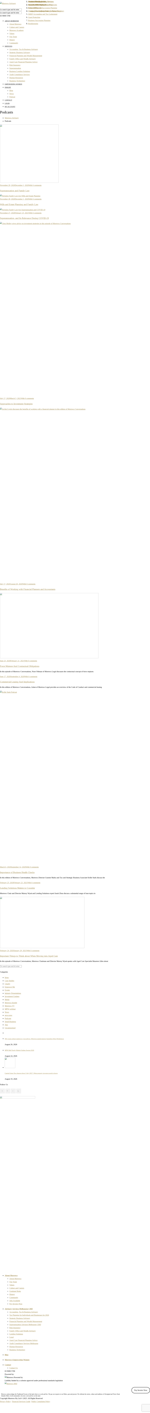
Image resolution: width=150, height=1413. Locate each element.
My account (10, 106)
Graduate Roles (15, 1291)
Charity (7, 984)
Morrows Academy (16, 30)
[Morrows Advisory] (8, 3)
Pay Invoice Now (15, 1304)
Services (8, 46)
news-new (8, 1015)
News (11, 94)
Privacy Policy (5, 1402)
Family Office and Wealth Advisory (22, 59)
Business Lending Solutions (19, 71)
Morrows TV (10, 1006)
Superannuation (15, 68)
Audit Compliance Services (19, 75)
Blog (11, 91)
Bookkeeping (33, 24)
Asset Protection (34, 17)
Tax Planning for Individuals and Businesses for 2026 (29, 1315)
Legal (11, 1337)
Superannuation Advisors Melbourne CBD (25, 1325)
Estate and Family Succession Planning (42, 8)
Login (7, 103)
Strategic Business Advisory (19, 53)
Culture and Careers (16, 27)
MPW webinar (10, 1009)
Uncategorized (10, 1028)
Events (7, 990)
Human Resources (16, 78)
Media (7, 1000)
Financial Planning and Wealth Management (25, 56)
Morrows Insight (11, 1003)
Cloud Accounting (35, 2)
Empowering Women (13, 84)
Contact (8, 100)
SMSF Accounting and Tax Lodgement (42, 14)
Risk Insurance (14, 65)
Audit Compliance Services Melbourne (23, 1343)
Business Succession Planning (39, 20)
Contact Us (13, 1368)
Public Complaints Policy (40, 1402)
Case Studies (9, 981)
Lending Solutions (16, 1334)
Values (11, 34)
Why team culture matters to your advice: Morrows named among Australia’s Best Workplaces (34, 1039)
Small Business (10, 1022)
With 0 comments (35, 185)
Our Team (13, 37)
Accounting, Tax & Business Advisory (23, 49)
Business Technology (17, 81)
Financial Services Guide (21, 1402)
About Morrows (12, 21)
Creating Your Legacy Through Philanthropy (44, 11)
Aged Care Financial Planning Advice (23, 62)
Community (13, 43)
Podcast (12, 97)
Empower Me (10, 987)
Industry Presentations (13, 993)
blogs (7, 978)
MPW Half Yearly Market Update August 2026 (19, 1050)
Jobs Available (14, 1301)
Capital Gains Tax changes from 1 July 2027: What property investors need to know (31, 1073)
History (12, 40)
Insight (8, 87)
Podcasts (8, 1018)
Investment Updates (12, 996)
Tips (6, 1025)
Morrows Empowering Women (17, 1360)
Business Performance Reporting (40, 5)
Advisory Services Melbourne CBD (19, 1309)
